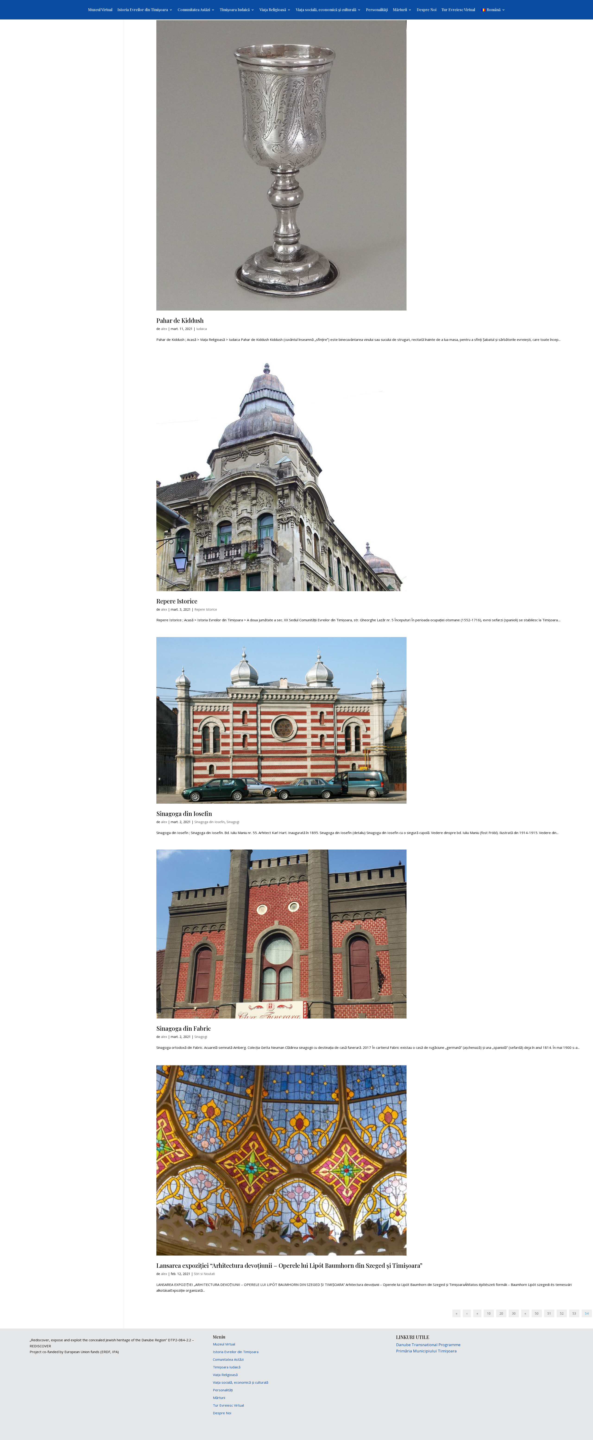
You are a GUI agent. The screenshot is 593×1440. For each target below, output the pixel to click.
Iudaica (201, 329)
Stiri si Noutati (204, 1274)
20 (501, 1313)
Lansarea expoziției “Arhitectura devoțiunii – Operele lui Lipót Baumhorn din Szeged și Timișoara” (289, 1265)
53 (574, 1313)
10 (489, 1313)
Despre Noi (426, 10)
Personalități (377, 10)
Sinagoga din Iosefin (184, 813)
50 (537, 1313)
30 (514, 1313)
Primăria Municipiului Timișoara (426, 1351)
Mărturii (400, 10)
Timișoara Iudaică (235, 10)
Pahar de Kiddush (180, 320)
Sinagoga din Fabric (183, 1028)
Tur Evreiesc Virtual (458, 10)
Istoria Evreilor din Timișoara (142, 10)
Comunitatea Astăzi (194, 10)
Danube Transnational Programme (428, 1344)
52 (562, 1313)
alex (164, 329)
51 (549, 1313)
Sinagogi (233, 822)
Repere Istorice (176, 601)
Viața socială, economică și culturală (326, 10)
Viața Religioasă (272, 10)
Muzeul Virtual (100, 10)
